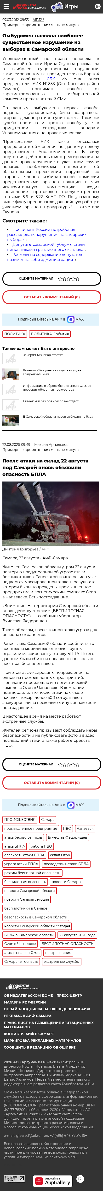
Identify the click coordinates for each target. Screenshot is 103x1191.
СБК (51, 79)
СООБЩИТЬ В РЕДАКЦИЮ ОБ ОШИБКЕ (39, 1047)
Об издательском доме (28, 995)
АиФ (46, 549)
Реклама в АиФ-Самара (28, 1016)
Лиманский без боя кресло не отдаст (51, 401)
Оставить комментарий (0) (52, 297)
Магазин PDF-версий (25, 1002)
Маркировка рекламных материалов (42, 1040)
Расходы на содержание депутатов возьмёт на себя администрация (44, 257)
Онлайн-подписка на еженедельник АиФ (47, 1009)
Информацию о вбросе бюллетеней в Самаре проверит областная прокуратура (57, 387)
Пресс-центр (69, 995)
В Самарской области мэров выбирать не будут (59, 416)
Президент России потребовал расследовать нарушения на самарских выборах (46, 234)
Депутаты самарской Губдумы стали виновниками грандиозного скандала (46, 247)
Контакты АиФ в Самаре (29, 1034)
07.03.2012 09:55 (15, 20)
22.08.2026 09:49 (16, 444)
